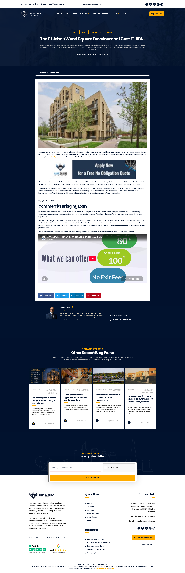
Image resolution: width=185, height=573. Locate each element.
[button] (147, 73)
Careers (105, 13)
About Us (58, 13)
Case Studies (95, 13)
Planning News (96, 32)
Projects (109, 32)
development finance (58, 157)
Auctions (51, 389)
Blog (75, 13)
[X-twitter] (154, 4)
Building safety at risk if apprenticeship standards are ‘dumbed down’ (75, 397)
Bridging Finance (51, 390)
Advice (147, 389)
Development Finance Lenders (52, 392)
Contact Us (125, 13)
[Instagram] (150, 4)
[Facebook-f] (146, 4)
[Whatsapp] (158, 4)
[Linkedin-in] (161, 4)
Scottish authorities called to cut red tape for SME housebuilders (108, 397)
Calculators (82, 13)
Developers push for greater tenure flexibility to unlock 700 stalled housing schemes (140, 399)
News (84, 32)
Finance (66, 13)
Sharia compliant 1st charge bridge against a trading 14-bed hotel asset (44, 400)
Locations (113, 13)
